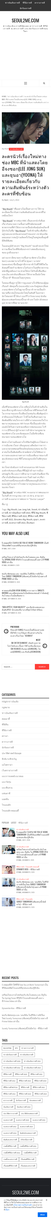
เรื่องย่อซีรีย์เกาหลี (27, 1159)
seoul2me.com (25, 20)
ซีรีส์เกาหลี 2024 (41, 1094)
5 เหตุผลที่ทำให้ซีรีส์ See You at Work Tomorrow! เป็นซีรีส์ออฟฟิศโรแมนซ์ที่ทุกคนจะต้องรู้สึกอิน (25, 544)
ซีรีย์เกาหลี (27, 2)
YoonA (34, 509)
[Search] (44, 83)
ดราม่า (5, 736)
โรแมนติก (6, 805)
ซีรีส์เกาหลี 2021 (39, 1087)
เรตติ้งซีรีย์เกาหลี (9, 1146)
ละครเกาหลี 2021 (39, 1120)
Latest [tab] (13, 822)
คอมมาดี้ (6, 719)
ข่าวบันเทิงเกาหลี (12, 2)
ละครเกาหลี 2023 (26, 1126)
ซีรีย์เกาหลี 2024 (40, 1081)
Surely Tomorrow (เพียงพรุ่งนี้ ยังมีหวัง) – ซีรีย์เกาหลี (31, 903)
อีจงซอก (30, 522)
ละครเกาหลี (8, 1120)
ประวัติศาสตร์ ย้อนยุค (11, 753)
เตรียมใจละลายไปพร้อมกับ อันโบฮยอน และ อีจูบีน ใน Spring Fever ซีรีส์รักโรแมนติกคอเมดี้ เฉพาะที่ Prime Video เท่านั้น (25, 560)
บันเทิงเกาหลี (8, 1107)
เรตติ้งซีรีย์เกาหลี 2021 (28, 1146)
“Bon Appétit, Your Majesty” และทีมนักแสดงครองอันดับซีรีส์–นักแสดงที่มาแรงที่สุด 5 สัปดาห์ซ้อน (23, 608)
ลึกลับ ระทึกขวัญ (9, 759)
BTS (16, 1048)
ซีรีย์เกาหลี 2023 (25, 1081)
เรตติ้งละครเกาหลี (10, 1159)
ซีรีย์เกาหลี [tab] (23, 822)
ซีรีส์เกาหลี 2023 (25, 1094)
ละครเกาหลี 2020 (22, 1120)
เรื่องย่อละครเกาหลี (28, 1166)
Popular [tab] (5, 822)
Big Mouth (8, 208)
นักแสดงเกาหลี (35, 1100)
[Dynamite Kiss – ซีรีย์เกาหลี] (8, 869)
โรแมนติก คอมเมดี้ (10, 810)
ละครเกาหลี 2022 (17, 522)
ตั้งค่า (7, 1210)
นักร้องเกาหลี (25, 8)
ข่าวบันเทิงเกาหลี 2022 (19, 512)
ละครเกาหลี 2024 (9, 1133)
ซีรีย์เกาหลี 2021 (36, 1074)
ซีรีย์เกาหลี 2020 (21, 1074)
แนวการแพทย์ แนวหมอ (12, 776)
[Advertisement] (25, 59)
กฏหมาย (6, 707)
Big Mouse (20, 230)
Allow (42, 1215)
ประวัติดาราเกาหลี (10, 1113)
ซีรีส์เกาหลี (33, 516)
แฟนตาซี (6, 793)
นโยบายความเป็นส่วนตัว (22, 1205)
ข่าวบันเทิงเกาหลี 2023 (32, 1068)
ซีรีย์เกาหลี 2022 (19, 516)
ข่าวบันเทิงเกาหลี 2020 (11, 1061)
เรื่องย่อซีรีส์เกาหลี (10, 1166)
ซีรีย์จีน (5, 724)
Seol (6, 200)
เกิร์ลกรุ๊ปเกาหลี (26, 1140)
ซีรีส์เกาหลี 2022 (9, 1094)
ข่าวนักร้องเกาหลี (10, 1055)
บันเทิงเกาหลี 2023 (23, 1107)
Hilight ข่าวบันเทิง (10, 701)
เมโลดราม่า (7, 764)
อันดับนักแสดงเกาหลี (28, 1133)
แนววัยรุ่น (6, 782)
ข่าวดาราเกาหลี (27, 1048)
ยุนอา (36, 519)
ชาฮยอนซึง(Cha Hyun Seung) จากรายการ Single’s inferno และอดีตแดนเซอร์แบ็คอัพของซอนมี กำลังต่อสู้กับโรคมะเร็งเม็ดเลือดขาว (25, 593)
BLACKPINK (7, 1048)
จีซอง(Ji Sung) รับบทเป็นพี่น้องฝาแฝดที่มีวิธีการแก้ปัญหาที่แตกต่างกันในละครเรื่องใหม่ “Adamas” (27, 631)
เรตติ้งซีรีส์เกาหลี (30, 1153)
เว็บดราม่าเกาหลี (9, 770)
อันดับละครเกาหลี (10, 1140)
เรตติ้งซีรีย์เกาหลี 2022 (11, 1153)
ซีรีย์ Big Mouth (38, 512)
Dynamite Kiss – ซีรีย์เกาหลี (28, 869)
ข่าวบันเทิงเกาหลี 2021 (32, 1061)
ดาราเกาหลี (40, 2)
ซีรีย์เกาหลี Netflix (10, 1087)
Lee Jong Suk (24, 509)
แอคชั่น (5, 799)
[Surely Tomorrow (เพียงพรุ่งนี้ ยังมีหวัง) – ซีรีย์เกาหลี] (8, 901)
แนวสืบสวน (7, 787)
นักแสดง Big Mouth (23, 519)
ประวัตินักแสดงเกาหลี (29, 1113)
